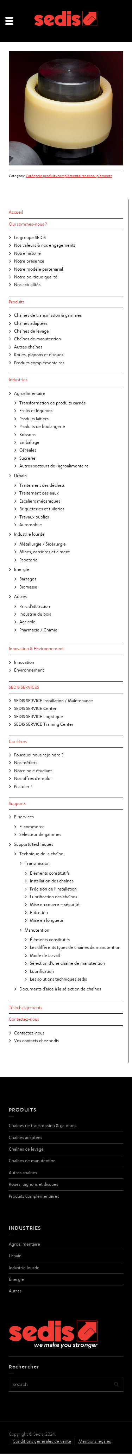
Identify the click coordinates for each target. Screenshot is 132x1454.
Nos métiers (25, 762)
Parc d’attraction (34, 606)
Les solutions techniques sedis (58, 979)
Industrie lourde (29, 534)
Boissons (27, 434)
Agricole (27, 621)
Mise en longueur (47, 920)
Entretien (39, 912)
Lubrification (42, 971)
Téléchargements (25, 1007)
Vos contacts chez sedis (36, 1040)
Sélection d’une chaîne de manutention (67, 963)
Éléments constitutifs (50, 873)
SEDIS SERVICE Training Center (44, 724)
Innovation (24, 662)
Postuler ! (23, 786)
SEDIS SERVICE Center (35, 708)
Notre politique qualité (35, 276)
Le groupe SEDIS (30, 237)
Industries (18, 379)
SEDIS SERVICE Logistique (38, 716)
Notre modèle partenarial (38, 269)
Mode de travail (45, 955)
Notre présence (29, 261)
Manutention (37, 930)
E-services (24, 816)
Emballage (29, 442)
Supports (17, 803)
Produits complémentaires (39, 362)
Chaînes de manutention (37, 338)
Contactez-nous (24, 1019)
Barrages (27, 578)
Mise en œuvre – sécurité (55, 904)
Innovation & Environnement (36, 648)
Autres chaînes (28, 347)
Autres (20, 596)
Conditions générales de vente (42, 1441)
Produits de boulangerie (42, 426)
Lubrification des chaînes (53, 896)
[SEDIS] (66, 20)
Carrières (18, 741)
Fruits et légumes (35, 410)
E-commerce (32, 826)
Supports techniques (33, 844)
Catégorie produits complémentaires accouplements (69, 176)
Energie (21, 569)
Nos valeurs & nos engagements (44, 245)
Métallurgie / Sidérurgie (42, 544)
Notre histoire (27, 253)
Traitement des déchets (42, 485)
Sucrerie (27, 458)
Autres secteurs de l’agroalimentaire (54, 465)
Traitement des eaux (39, 493)
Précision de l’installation (53, 889)
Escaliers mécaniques (39, 501)
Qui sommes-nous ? (28, 224)
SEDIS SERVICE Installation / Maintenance (53, 700)
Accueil (16, 212)
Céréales (27, 450)
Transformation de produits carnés (52, 402)
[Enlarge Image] (66, 108)
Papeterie (28, 559)
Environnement (29, 670)
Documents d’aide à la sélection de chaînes (60, 989)
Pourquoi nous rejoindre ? (38, 754)
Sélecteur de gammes (40, 834)
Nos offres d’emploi (32, 778)
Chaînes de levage (31, 331)
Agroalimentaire (29, 393)
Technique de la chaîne (41, 853)
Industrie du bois (35, 614)
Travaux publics (34, 517)
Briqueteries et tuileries (41, 508)
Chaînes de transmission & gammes (48, 315)
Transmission (37, 863)
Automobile (30, 524)
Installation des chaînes (52, 880)
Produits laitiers (34, 418)
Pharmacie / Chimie (38, 629)
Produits (16, 301)
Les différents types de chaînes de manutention (75, 947)
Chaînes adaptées (31, 323)
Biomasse (28, 587)
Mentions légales (94, 1441)
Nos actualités (27, 284)
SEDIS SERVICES (24, 687)
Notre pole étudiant (33, 770)
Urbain (20, 475)
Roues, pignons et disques (38, 354)
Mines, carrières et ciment (44, 551)
